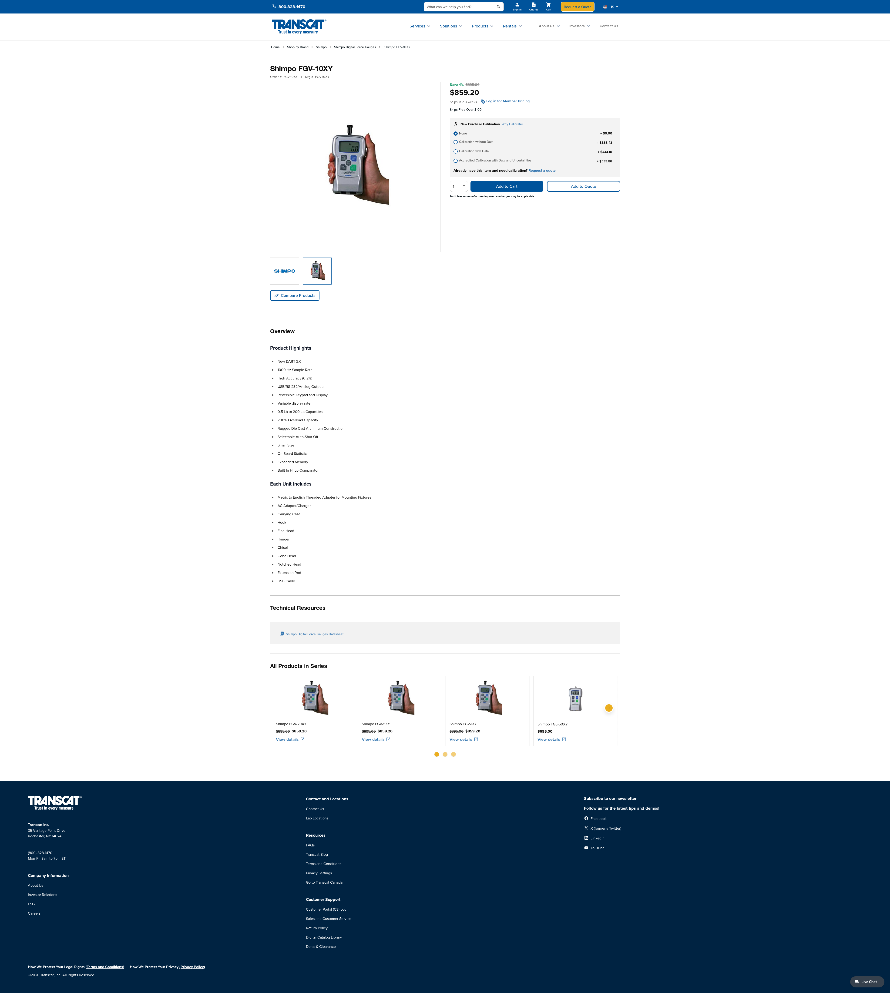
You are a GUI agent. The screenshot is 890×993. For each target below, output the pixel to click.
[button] (610, 6)
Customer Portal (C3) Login (327, 909)
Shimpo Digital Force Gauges (355, 47)
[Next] (609, 718)
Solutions (448, 26)
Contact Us (609, 26)
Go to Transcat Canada (324, 882)
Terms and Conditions (323, 863)
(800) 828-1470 (40, 852)
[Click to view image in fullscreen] (355, 167)
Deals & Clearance (321, 946)
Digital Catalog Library (324, 937)
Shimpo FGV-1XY (463, 723)
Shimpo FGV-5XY (376, 723)
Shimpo (321, 47)
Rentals (510, 26)
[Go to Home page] (299, 26)
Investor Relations (42, 894)
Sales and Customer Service (328, 918)
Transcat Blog (317, 854)
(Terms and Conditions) (105, 967)
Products (480, 26)
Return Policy (317, 927)
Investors (577, 26)
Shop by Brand (298, 47)
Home (275, 47)
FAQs (310, 845)
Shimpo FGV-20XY (291, 723)
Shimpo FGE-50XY (552, 724)
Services (417, 26)
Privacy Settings (319, 873)
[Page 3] (453, 754)
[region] (445, 718)
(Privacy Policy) (192, 967)
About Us (546, 26)
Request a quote (542, 170)
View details (287, 739)
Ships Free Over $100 (466, 109)
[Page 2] (445, 754)
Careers (34, 913)
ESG (31, 903)
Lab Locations (317, 818)
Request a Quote (577, 6)
